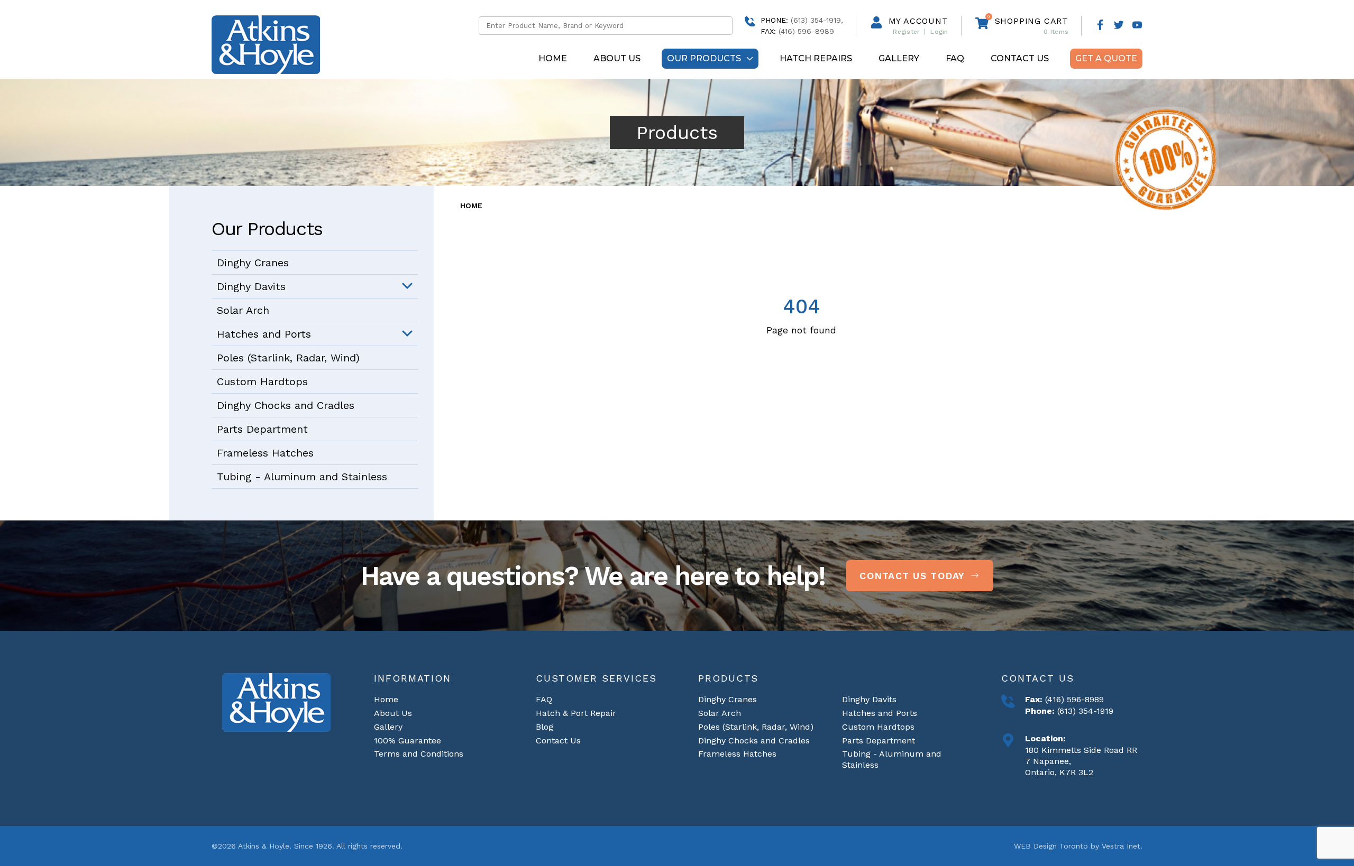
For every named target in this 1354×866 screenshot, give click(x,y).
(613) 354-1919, (817, 20)
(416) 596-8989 (1073, 699)
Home (552, 58)
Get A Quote (1106, 58)
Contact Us (1020, 58)
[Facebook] (1100, 26)
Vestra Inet (1121, 846)
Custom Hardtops (262, 381)
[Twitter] (1118, 26)
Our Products (704, 58)
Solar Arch (243, 310)
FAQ (955, 58)
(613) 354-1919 (1084, 711)
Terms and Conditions (418, 754)
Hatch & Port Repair (576, 713)
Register (906, 32)
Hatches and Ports (264, 334)
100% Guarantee (407, 740)
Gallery (899, 58)
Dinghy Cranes (253, 262)
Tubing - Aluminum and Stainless (302, 476)
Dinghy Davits (251, 286)
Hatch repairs (816, 58)
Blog (544, 727)
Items (1056, 32)
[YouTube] (1137, 26)
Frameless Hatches (265, 452)
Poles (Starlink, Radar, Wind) (288, 357)
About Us (617, 58)
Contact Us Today (912, 575)
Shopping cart (1031, 21)
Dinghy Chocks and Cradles (285, 405)
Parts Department (262, 429)
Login (939, 32)
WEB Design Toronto (1051, 846)
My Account (918, 21)
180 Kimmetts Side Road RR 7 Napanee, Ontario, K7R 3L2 (1081, 761)
